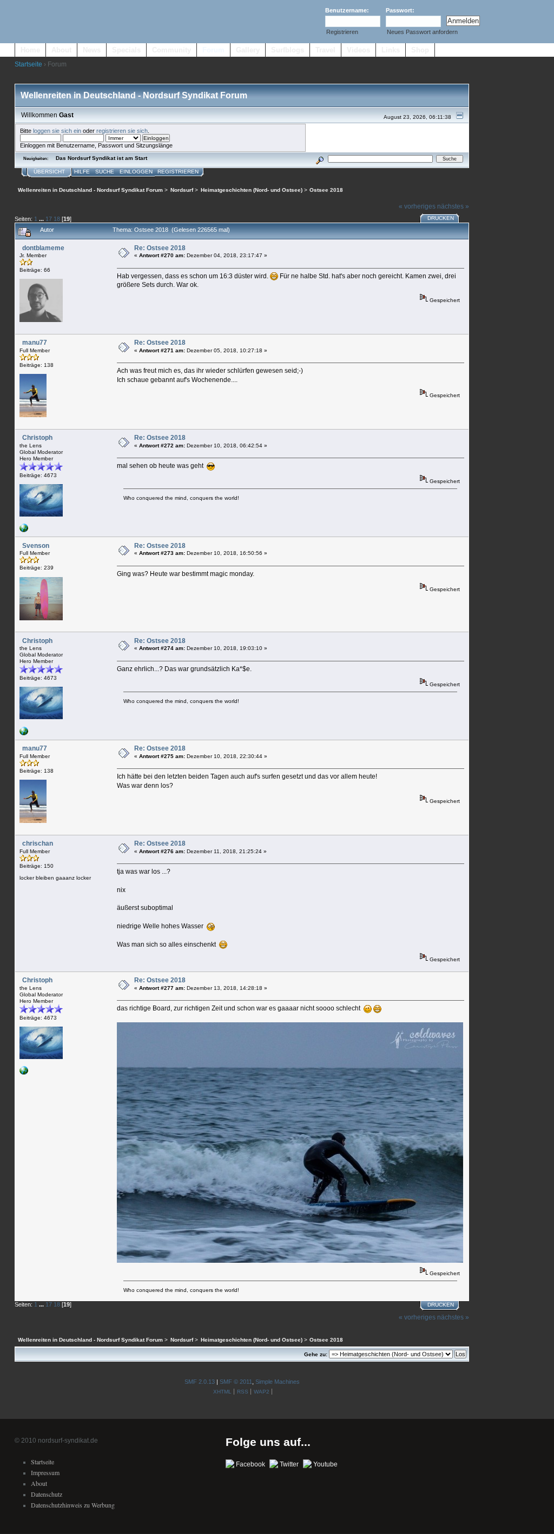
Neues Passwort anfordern (422, 32)
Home (30, 50)
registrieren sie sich (122, 131)
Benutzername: (347, 10)
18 (57, 219)
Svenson (35, 546)
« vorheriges (417, 206)
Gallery (248, 50)
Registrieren (342, 32)
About (61, 50)
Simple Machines (277, 1381)
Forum (213, 50)
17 (48, 219)
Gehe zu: (315, 1354)
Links (390, 50)
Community (171, 50)
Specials (126, 50)
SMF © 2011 (236, 1381)
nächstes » (453, 206)
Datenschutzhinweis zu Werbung (73, 1504)
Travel (325, 50)
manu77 (34, 342)
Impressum (45, 1472)
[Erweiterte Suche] (319, 159)
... (42, 219)
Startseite (28, 64)
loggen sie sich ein (57, 131)
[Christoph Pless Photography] (23, 530)
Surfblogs (287, 50)
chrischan (37, 843)
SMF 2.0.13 (199, 1381)
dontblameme (43, 248)
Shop (420, 50)
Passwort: (400, 10)
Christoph (37, 437)
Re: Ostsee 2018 (160, 248)
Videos (358, 50)
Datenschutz (46, 1494)
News (92, 50)
